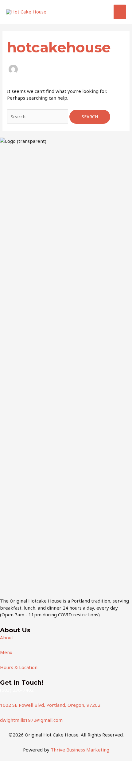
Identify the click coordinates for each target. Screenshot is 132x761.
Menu (6, 652)
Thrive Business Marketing (80, 750)
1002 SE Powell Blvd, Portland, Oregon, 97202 (50, 705)
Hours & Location (18, 667)
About (6, 637)
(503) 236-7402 (17, 690)
